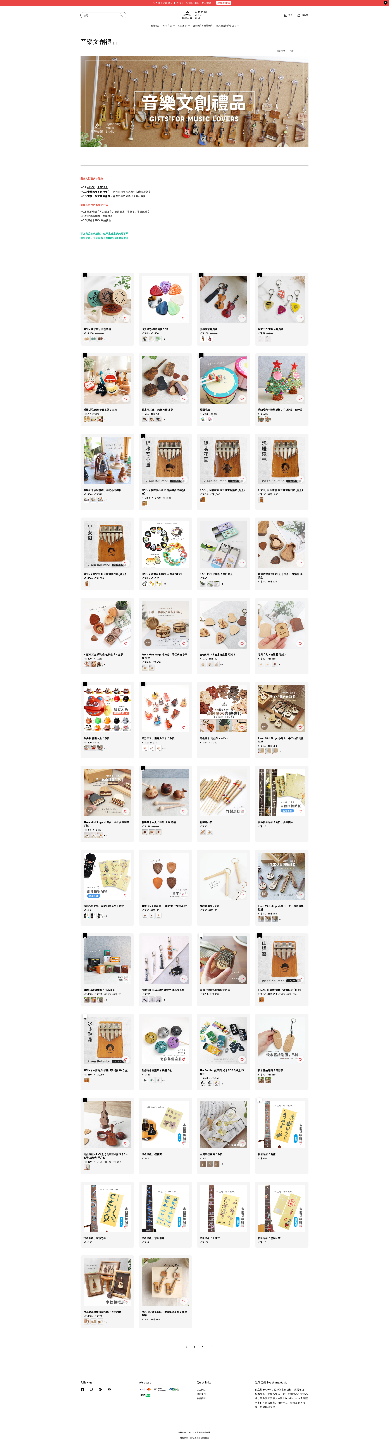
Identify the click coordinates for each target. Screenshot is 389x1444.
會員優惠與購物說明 (226, 25)
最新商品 (155, 25)
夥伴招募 (201, 1398)
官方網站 (201, 1389)
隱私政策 (194, 1437)
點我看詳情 (223, 2)
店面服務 (182, 25)
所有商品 (167, 25)
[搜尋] (121, 15)
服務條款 (184, 1437)
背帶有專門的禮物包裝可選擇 (129, 196)
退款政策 (205, 1437)
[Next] (211, 1346)
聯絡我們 (201, 1393)
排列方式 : (282, 51)
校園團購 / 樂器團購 (203, 25)
